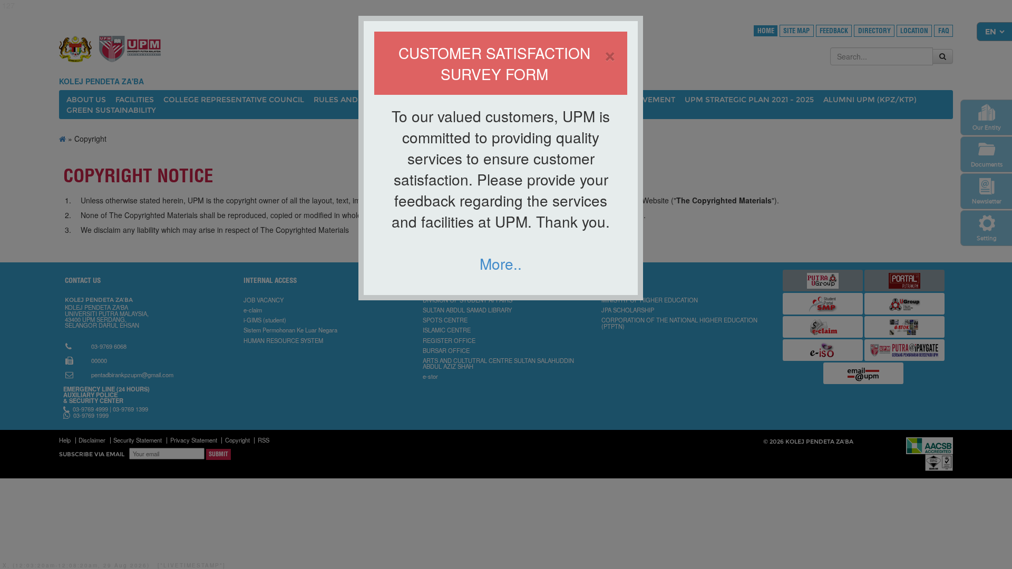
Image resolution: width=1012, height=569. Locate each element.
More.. (501, 263)
